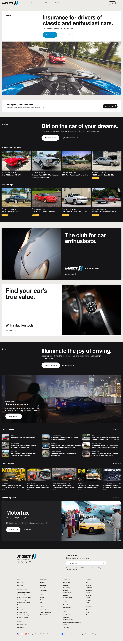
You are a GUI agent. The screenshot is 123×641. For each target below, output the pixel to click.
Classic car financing (23, 614)
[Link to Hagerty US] (18, 634)
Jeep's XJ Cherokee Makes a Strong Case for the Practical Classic (104, 454)
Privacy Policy (97, 567)
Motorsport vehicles (22, 605)
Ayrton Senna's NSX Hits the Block (23, 437)
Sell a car (42, 587)
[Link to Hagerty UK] (26, 634)
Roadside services (68, 605)
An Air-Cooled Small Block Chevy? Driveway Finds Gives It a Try (38, 487)
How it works (43, 590)
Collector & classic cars (23, 595)
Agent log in (20, 627)
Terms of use (101, 634)
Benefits (65, 590)
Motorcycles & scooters (23, 602)
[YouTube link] (30, 562)
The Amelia (66, 617)
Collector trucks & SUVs (24, 597)
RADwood (66, 627)
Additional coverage (22, 617)
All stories (116, 429)
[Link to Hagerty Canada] (22, 634)
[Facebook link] (18, 562)
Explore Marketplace (69, 138)
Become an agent (22, 624)
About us (88, 585)
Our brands (89, 590)
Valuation (65, 585)
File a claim (20, 585)
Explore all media (68, 365)
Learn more (27, 529)
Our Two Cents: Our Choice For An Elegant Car (63, 454)
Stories (42, 600)
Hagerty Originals (51, 365)
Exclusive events (67, 597)
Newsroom (89, 595)
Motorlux (65, 624)
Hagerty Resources (45, 612)
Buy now (12, 529)
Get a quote (50, 35)
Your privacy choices (69, 634)
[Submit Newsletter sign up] (103, 563)
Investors (88, 600)
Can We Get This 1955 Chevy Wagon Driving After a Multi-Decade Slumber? (88, 487)
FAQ (87, 610)
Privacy (88, 612)
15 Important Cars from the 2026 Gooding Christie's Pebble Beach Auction (66, 446)
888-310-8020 (67, 607)
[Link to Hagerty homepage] (27, 557)
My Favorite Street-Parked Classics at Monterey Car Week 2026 (24, 446)
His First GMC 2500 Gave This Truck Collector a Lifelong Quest (23, 454)
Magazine (65, 595)
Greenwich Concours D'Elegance (72, 622)
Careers (88, 592)
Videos (42, 597)
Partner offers (67, 592)
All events (116, 497)
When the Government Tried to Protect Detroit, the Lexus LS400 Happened (13, 487)
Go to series (13, 416)
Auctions (42, 582)
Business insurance (22, 612)
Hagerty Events (67, 614)
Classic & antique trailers (24, 600)
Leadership (89, 587)
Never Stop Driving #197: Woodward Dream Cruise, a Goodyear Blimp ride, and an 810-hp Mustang (105, 447)
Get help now (109, 106)
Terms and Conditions (71, 569)
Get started (9, 330)
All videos (116, 463)
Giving (87, 602)
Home (87, 582)
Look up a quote (64, 35)
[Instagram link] (26, 562)
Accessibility (79, 634)
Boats (19, 607)
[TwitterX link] (22, 562)
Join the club (69, 274)
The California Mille (68, 619)
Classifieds (43, 585)
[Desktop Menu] (119, 3)
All (41, 602)
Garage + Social (44, 609)
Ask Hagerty (66, 587)
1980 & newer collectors (24, 592)
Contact (88, 597)
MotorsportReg (44, 614)
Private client (21, 610)
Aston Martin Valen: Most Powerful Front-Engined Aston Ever (64, 487)
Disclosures (87, 634)
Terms (87, 614)
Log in (112, 3)
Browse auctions (50, 138)
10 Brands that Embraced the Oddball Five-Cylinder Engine (64, 438)
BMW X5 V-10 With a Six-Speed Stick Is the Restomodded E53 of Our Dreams (105, 438)
